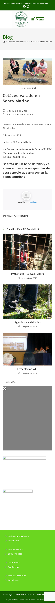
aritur (33, 202)
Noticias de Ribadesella (20, 114)
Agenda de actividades (28, 322)
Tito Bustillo (13, 540)
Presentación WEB (27, 369)
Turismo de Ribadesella (18, 536)
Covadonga (13, 580)
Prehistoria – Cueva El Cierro (27, 274)
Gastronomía (14, 562)
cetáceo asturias (20, 216)
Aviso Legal (8, 594)
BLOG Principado (16, 553)
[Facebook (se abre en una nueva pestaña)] (25, 6)
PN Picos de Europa (17, 575)
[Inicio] (4, 41)
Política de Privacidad (25, 594)
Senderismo (13, 567)
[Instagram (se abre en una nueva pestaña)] (28, 6)
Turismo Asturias (15, 549)
